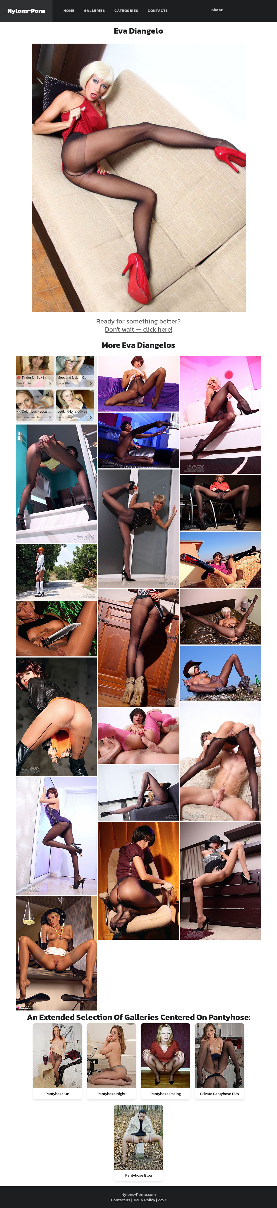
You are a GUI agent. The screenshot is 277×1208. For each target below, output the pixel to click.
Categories (126, 10)
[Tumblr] (255, 9)
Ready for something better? (138, 325)
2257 (162, 1200)
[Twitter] (265, 9)
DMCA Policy (144, 1200)
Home (69, 10)
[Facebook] (236, 9)
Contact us (120, 1200)
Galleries (94, 10)
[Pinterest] (246, 9)
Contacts (158, 10)
